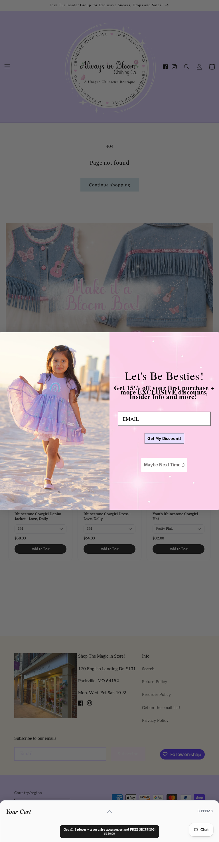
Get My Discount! (164, 438)
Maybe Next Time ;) (164, 464)
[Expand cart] (109, 811)
